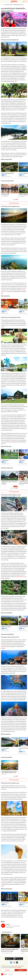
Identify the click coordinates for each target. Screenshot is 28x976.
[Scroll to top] (25, 962)
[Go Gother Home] (14, 2)
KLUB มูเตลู (3, 882)
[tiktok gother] (17, 962)
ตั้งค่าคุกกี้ (7, 970)
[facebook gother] (11, 962)
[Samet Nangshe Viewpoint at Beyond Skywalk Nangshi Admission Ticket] (9, 765)
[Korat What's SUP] (9, 188)
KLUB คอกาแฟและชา (19, 577)
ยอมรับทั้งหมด (20, 970)
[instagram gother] (14, 962)
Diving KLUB (4, 646)
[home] (14, 2)
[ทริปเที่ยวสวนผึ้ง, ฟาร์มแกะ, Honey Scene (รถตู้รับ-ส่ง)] (9, 475)
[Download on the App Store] (9, 958)
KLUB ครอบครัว (14, 440)
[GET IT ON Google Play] (18, 958)
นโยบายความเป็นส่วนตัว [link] (17, 967)
